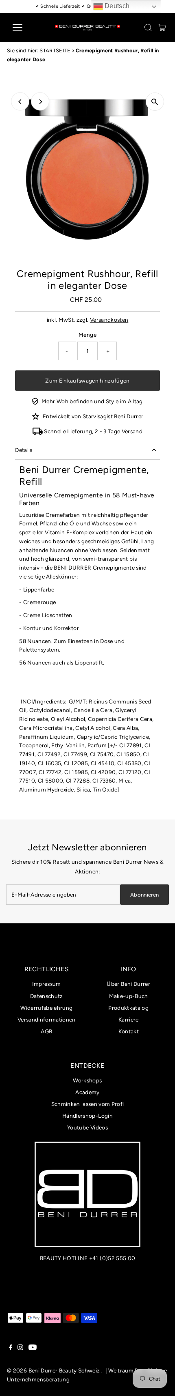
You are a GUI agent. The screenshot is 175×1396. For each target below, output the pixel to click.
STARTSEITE (54, 50)
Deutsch (116, 5)
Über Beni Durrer (128, 984)
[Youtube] (32, 1348)
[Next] (40, 101)
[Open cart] (162, 27)
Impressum (46, 984)
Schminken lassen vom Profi (87, 1104)
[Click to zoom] (155, 101)
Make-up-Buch (128, 996)
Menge (87, 334)
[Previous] (20, 101)
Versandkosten (109, 319)
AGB (46, 1031)
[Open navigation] (26, 27)
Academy (87, 1092)
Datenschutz (46, 996)
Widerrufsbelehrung (46, 1008)
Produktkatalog (128, 1008)
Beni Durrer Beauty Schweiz (64, 1370)
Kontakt (128, 1031)
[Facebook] (10, 1348)
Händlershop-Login (87, 1115)
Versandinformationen (47, 1019)
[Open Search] (148, 27)
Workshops (87, 1080)
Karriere (128, 1019)
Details (23, 450)
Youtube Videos (87, 1127)
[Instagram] (20, 1348)
